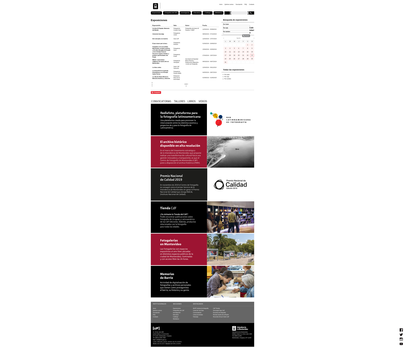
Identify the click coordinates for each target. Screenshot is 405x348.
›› (186, 85)
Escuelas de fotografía (219, 312)
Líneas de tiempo (198, 314)
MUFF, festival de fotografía (201, 308)
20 (239, 55)
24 (225, 59)
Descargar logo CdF (219, 310)
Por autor (227, 74)
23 (252, 55)
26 (234, 59)
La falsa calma (156, 67)
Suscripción (239, 4)
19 (234, 55)
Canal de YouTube (198, 310)
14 (243, 52)
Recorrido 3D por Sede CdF (221, 317)
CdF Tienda (216, 308)
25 (230, 59)
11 (230, 52)
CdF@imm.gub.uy (161, 340)
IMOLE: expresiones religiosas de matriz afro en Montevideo (160, 61)
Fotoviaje (195, 317)
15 (247, 52)
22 (247, 55)
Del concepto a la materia (160, 39)
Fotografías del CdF (171, 12)
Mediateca (218, 12)
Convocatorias (197, 312)
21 (243, 55)
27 (239, 59)
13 (239, 52)
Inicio (220, 4)
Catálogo (207, 12)
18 (230, 55)
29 (247, 59)
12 (234, 52)
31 (225, 62)
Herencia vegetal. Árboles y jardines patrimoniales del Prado (160, 55)
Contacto (251, 4)
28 (243, 59)
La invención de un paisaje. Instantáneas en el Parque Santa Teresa (160, 72)
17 (225, 55)
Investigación (185, 12)
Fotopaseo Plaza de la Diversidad (176, 77)
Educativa (197, 12)
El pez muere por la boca (159, 43)
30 (252, 59)
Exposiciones (156, 12)
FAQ (245, 4)
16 (252, 52)
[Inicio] (178, 10)
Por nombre (226, 31)
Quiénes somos (229, 4)
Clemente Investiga (158, 34)
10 (225, 52)
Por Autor (226, 24)
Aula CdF (176, 39)
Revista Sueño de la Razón (221, 314)
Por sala (225, 28)
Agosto (239, 38)
